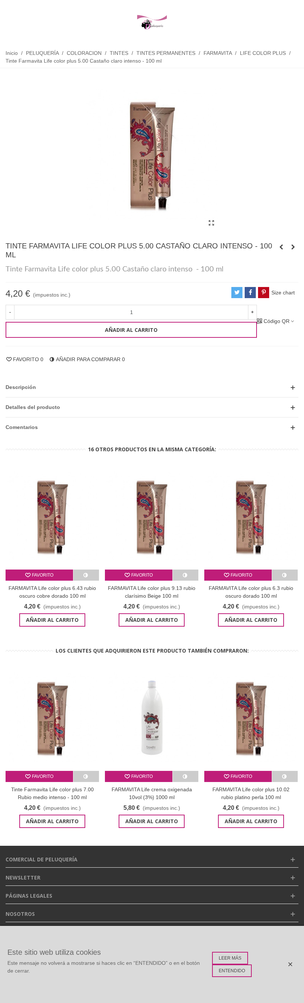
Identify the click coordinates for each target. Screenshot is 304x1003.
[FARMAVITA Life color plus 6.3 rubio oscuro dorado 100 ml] (251, 516)
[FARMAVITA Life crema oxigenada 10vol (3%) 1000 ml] (151, 717)
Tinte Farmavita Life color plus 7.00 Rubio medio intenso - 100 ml (52, 793)
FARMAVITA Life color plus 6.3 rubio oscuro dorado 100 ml (251, 592)
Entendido (232, 970)
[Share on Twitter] (236, 292)
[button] (152, 387)
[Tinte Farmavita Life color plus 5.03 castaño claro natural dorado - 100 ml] (292, 247)
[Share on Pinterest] (263, 292)
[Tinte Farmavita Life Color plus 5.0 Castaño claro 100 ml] (281, 247)
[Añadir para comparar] (86, 575)
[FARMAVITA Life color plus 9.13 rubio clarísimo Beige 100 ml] (151, 516)
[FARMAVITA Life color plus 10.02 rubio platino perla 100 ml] (251, 717)
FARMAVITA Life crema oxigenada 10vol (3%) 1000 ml (152, 793)
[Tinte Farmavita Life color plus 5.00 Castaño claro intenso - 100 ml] (211, 223)
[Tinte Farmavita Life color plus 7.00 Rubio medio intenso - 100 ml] (52, 717)
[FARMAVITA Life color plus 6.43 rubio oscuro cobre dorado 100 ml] (52, 516)
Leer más (230, 958)
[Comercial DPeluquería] (152, 22)
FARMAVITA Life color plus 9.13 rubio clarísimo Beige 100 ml (151, 592)
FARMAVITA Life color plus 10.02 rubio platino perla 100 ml (251, 793)
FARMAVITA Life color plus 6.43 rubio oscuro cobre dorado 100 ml (52, 592)
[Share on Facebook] (250, 292)
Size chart (283, 293)
